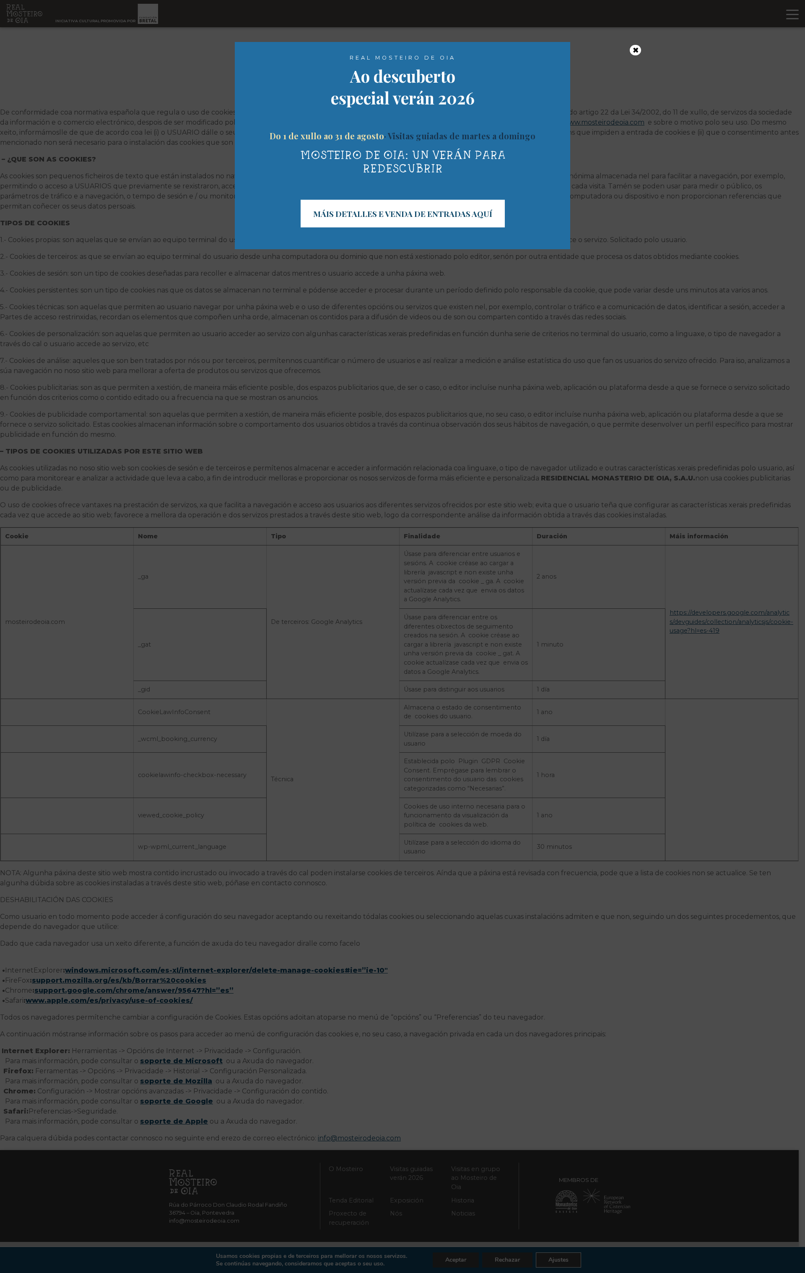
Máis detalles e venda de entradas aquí (402, 213)
